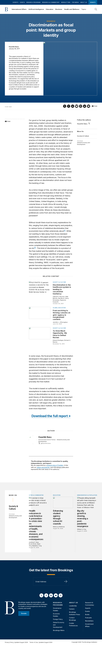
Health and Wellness (71, 9)
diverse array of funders (55, 465)
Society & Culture (83, 136)
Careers (72, 609)
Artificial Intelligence (36, 9)
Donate (93, 2)
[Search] (96, 9)
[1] (64, 230)
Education (49, 9)
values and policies (43, 467)
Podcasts (88, 618)
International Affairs (19, 9)
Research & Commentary (51, 2)
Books (87, 614)
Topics (83, 9)
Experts (15, 2)
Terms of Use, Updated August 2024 (40, 642)
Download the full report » (51, 416)
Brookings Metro (58, 630)
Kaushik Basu (14, 47)
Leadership (73, 606)
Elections (58, 9)
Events (22, 2)
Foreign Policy (58, 619)
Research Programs (33, 2)
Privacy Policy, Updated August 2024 (16, 642)
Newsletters (65, 2)
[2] (35, 247)
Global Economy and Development (83, 143)
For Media (75, 2)
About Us (83, 2)
